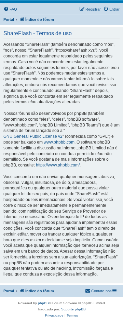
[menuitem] (10, 9)
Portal (8, 19)
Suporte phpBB (73, 309)
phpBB (43, 303)
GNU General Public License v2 (33, 136)
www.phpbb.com (59, 142)
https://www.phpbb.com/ (58, 165)
